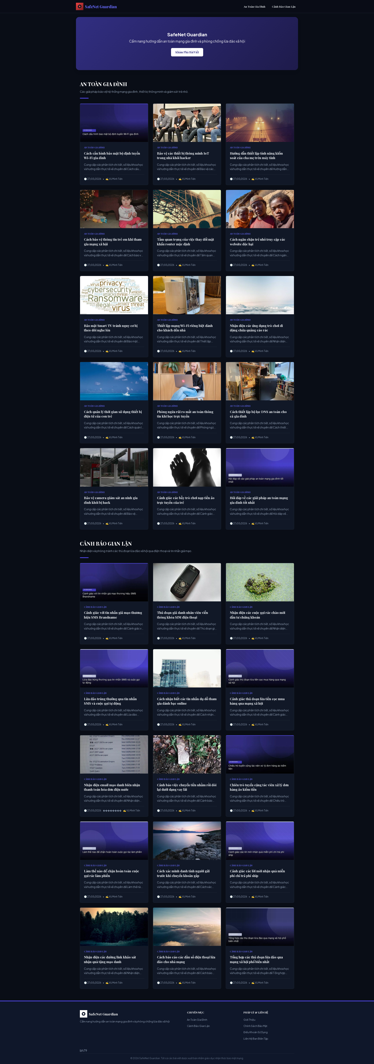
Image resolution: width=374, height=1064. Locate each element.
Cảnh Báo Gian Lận (283, 6)
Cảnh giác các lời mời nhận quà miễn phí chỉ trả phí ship (257, 873)
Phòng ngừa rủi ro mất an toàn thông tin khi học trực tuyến (185, 414)
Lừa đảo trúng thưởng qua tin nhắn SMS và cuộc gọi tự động (110, 701)
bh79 (83, 1050)
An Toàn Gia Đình (254, 6)
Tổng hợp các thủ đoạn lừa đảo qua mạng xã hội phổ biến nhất (256, 959)
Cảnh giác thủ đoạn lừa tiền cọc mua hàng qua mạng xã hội (257, 701)
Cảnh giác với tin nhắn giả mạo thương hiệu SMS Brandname (113, 614)
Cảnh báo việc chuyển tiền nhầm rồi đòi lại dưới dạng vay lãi (186, 787)
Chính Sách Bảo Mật (255, 1025)
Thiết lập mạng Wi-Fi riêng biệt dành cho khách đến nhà (185, 327)
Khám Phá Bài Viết (187, 52)
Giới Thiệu (249, 1019)
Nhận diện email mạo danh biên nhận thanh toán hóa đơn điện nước (112, 787)
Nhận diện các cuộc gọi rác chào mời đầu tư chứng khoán (257, 614)
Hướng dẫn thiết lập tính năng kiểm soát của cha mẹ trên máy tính (256, 155)
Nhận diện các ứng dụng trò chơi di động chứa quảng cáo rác (256, 327)
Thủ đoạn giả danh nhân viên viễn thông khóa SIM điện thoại (182, 614)
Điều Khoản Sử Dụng (255, 1032)
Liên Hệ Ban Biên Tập (255, 1038)
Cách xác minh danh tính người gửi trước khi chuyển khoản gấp (183, 873)
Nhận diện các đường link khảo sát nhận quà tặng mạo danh (110, 959)
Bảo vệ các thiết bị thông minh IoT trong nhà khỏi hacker (183, 155)
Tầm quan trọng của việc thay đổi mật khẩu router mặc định (185, 241)
